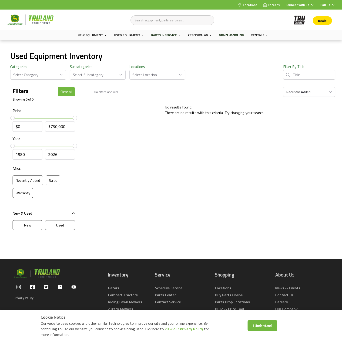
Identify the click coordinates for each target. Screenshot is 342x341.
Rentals (257, 35)
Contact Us (284, 295)
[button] (300, 4)
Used (60, 225)
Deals (322, 20)
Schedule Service (168, 288)
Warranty (23, 193)
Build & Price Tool (229, 309)
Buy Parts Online (229, 295)
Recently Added (28, 180)
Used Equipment (127, 35)
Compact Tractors (123, 295)
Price (17, 111)
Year (16, 138)
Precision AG (198, 35)
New (27, 225)
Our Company (286, 309)
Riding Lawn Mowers (125, 302)
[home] (30, 19)
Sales (53, 180)
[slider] (12, 118)
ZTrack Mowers (120, 309)
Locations (137, 66)
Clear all (66, 92)
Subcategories (81, 66)
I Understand (262, 325)
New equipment (90, 35)
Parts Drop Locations (232, 302)
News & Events (287, 288)
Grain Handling (231, 35)
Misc (17, 168)
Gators (113, 288)
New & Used (22, 213)
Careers (281, 302)
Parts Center (165, 295)
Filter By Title (294, 66)
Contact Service (168, 302)
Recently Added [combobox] (298, 92)
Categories (18, 66)
